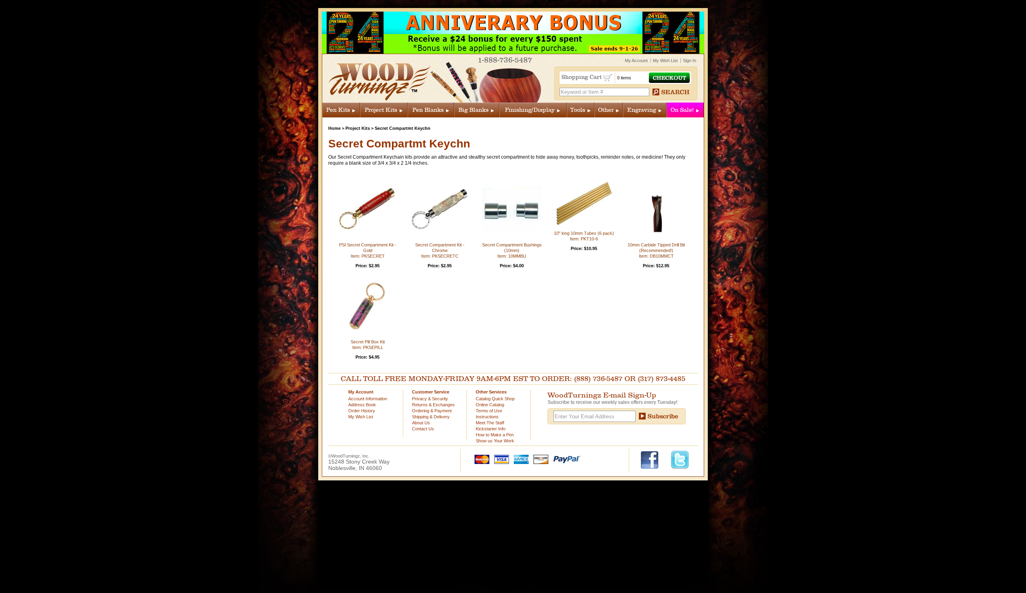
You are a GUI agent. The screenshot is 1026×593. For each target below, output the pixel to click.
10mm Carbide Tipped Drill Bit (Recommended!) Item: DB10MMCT (656, 250)
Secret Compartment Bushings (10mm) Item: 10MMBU (512, 250)
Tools (577, 110)
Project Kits (381, 110)
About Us (421, 422)
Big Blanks (473, 110)
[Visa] (500, 458)
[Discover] (539, 458)
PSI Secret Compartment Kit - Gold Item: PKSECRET (367, 250)
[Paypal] (564, 458)
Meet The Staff (490, 422)
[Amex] (519, 458)
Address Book (362, 404)
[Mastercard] (480, 458)
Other (606, 110)
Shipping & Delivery (431, 416)
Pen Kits (338, 110)
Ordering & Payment (432, 410)
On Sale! (682, 110)
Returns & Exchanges (433, 404)
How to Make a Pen (495, 434)
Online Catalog (490, 404)
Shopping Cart (582, 77)
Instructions (487, 416)
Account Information (367, 398)
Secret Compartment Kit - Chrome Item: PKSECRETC (440, 250)
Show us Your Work (495, 440)
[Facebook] (653, 459)
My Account (636, 60)
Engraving (641, 110)
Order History (361, 410)
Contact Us (423, 428)
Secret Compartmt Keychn (402, 128)
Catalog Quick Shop (495, 398)
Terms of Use (489, 410)
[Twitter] (680, 459)
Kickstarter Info (490, 428)
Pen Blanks (428, 110)
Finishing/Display (530, 110)
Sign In (689, 60)
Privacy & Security (430, 398)
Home (334, 128)
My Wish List (665, 60)
